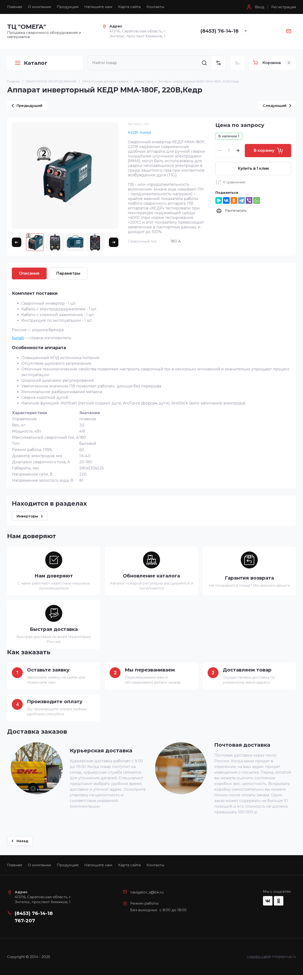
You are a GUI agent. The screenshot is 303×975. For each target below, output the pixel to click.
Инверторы (143, 81)
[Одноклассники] (234, 200)
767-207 (25, 920)
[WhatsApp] (256, 200)
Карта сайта (129, 6)
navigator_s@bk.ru (147, 892)
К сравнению (234, 182)
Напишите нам (98, 6)
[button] (254, 7)
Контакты (155, 6)
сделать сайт (258, 956)
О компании (39, 6)
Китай (18, 338)
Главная (14, 6)
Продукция (67, 6)
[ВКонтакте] (226, 200)
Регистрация (283, 7)
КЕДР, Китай (139, 132)
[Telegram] (241, 200)
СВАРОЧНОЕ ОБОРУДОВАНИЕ (50, 81)
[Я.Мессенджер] (218, 200)
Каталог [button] (35, 63)
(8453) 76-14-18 (220, 31)
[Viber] (249, 200)
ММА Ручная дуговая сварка (105, 81)
